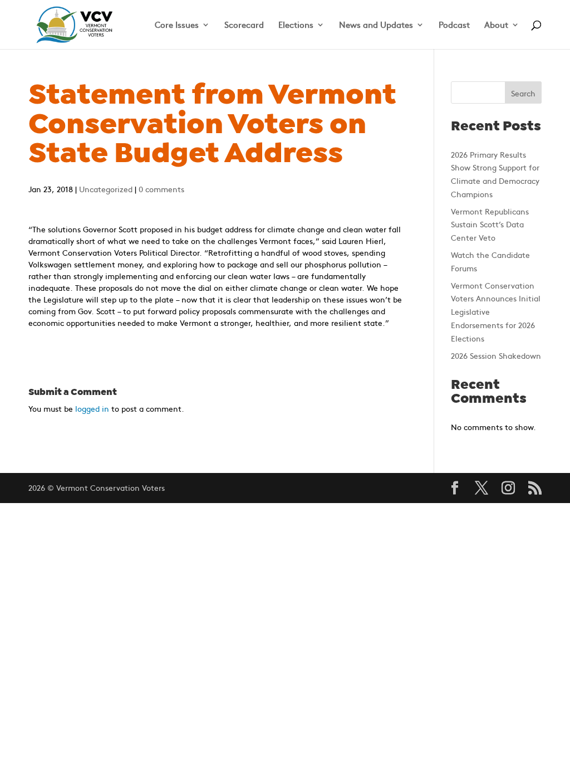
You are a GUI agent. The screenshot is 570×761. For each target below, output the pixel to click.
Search (523, 93)
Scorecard (244, 25)
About (496, 25)
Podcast (454, 25)
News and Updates (376, 25)
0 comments (161, 188)
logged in (92, 408)
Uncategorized (105, 188)
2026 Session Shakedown (496, 355)
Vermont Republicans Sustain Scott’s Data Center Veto (490, 224)
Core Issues (177, 25)
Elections (295, 25)
